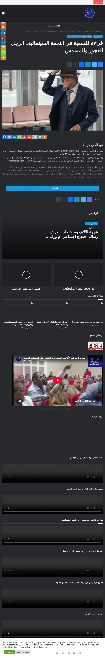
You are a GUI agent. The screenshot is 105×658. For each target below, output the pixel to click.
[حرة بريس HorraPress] (89, 13)
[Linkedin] (14, 137)
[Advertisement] (52, 437)
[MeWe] (3, 42)
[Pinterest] (3, 37)
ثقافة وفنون (98, 36)
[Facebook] (4, 137)
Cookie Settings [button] (23, 652)
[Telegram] (39, 137)
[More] (44, 137)
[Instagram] (24, 137)
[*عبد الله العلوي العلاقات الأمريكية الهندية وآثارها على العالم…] (52, 311)
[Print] (29, 137)
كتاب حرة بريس (88, 31)
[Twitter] (9, 137)
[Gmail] (34, 137)
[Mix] (3, 47)
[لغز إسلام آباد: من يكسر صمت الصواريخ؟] (87, 311)
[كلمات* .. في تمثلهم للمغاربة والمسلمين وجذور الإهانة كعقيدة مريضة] (17, 311)
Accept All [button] (9, 652)
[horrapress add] (52, 26)
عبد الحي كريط (76, 31)
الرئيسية (98, 31)
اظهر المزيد (53, 188)
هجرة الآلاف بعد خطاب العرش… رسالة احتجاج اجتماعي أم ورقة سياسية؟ (72, 236)
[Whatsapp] (19, 137)
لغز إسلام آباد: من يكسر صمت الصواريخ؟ (87, 322)
